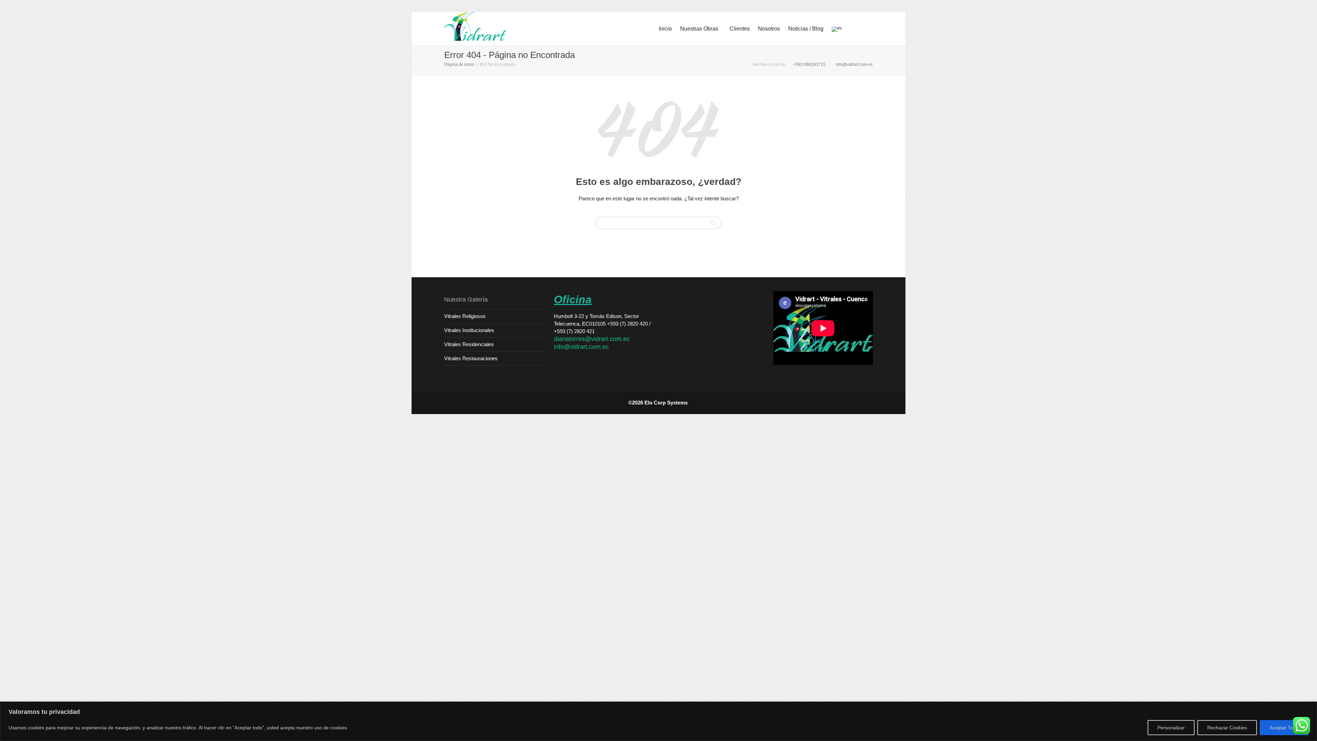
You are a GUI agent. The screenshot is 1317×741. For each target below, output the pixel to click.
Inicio (665, 29)
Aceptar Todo (1284, 727)
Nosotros (769, 29)
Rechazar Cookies (1227, 727)
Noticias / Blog (805, 29)
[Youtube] (473, 5)
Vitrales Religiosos (465, 316)
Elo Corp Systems (666, 402)
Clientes (739, 29)
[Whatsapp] (461, 5)
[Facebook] (450, 5)
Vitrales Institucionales (469, 330)
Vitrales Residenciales (469, 344)
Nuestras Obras (700, 29)
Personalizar (1171, 727)
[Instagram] (485, 5)
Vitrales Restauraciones (471, 358)
